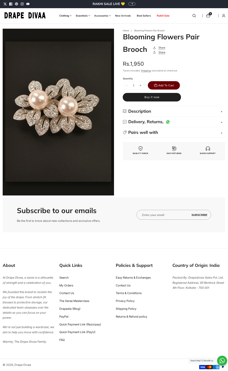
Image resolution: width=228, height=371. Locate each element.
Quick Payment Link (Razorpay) (80, 324)
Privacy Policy (125, 301)
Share (162, 47)
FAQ (62, 340)
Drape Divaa (22, 364)
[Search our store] (194, 15)
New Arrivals (123, 15)
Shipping (146, 70)
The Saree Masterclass (74, 301)
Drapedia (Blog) (70, 308)
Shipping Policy (126, 308)
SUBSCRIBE (199, 214)
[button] (64, 16)
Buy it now (151, 97)
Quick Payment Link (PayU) (77, 332)
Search (64, 277)
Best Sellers (144, 15)
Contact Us (66, 293)
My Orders (66, 285)
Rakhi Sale (163, 15)
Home (126, 30)
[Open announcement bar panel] (131, 4)
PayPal (63, 316)
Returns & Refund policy (131, 316)
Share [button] (162, 52)
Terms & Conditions (129, 293)
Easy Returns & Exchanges (133, 277)
